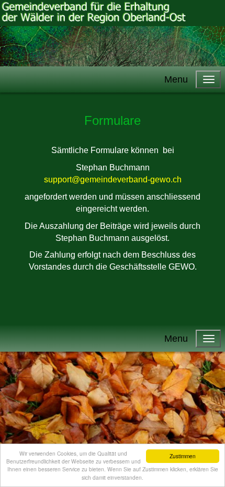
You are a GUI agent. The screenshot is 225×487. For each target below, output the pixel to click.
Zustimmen (183, 456)
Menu (176, 79)
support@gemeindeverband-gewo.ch (113, 179)
